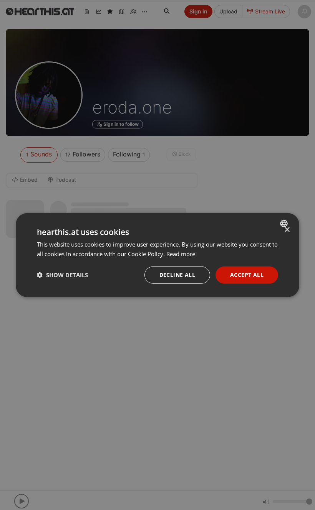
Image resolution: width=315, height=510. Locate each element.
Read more (180, 254)
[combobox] (285, 223)
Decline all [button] (177, 274)
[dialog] (157, 255)
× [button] (287, 230)
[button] (62, 275)
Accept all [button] (247, 274)
